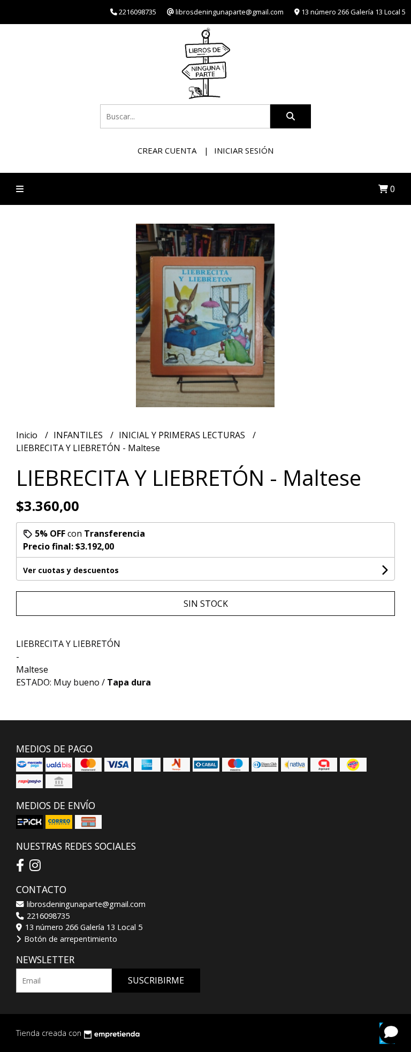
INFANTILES (79, 435)
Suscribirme (156, 980)
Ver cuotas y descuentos (71, 570)
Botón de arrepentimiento (69, 939)
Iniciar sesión (243, 150)
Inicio (28, 435)
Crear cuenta (167, 150)
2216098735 (47, 916)
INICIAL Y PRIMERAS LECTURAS (183, 435)
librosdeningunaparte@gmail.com (85, 904)
